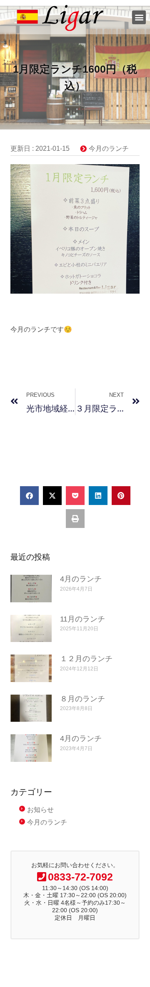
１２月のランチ (86, 659)
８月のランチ (82, 699)
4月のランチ (81, 579)
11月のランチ (82, 619)
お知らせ (40, 809)
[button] (139, 17)
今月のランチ (109, 148)
